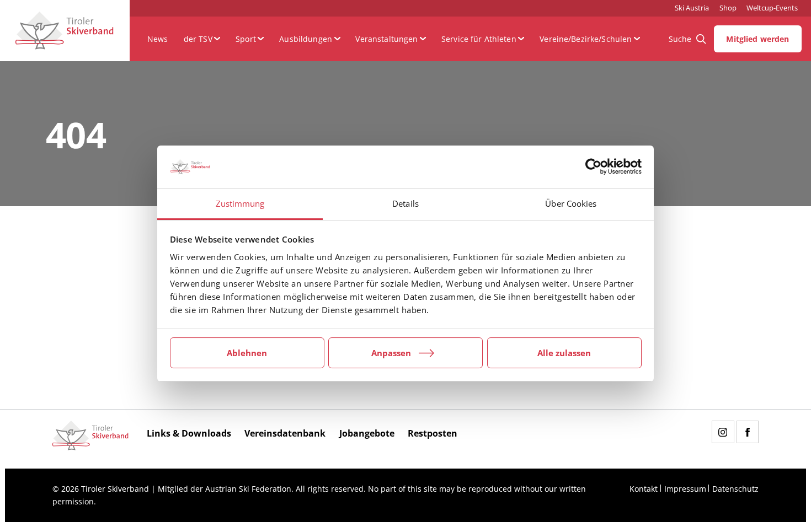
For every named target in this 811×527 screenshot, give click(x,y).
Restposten (432, 433)
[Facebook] (748, 432)
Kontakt (643, 488)
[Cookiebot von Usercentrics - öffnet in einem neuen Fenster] (593, 167)
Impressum (685, 488)
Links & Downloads (189, 433)
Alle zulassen (564, 352)
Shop (728, 8)
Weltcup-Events (772, 8)
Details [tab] (405, 203)
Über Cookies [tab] (570, 203)
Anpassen (391, 352)
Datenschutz (735, 488)
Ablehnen (247, 352)
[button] (202, 39)
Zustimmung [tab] (240, 203)
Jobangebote (366, 433)
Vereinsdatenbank (285, 433)
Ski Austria (692, 8)
